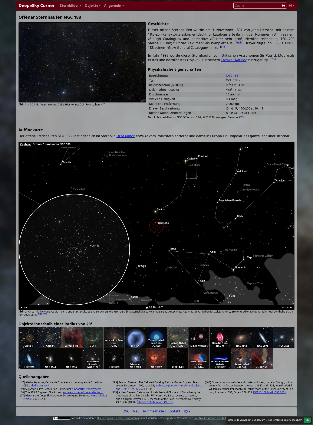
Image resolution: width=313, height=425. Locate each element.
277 (241, 116)
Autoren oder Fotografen (122, 418)
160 (44, 314)
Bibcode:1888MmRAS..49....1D (155, 402)
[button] (70, 6)
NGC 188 (232, 75)
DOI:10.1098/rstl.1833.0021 (269, 392)
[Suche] (283, 6)
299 (273, 59)
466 (239, 42)
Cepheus (25, 144)
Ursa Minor (125, 136)
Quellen (101, 418)
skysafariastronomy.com (86, 389)
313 (223, 46)
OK (307, 419)
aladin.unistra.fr (40, 385)
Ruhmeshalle (153, 411)
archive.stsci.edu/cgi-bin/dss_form (83, 392)
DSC (126, 411)
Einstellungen (280, 419)
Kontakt (174, 411)
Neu (136, 411)
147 (103, 103)
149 (40, 314)
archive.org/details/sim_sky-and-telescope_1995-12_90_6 (158, 387)
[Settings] (187, 411)
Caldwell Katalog (234, 60)
